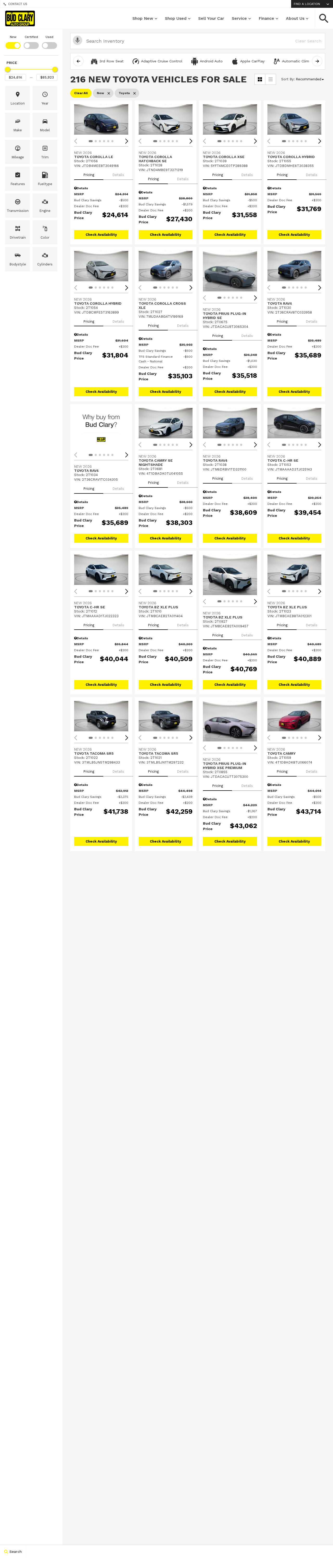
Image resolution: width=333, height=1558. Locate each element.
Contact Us (17, 4)
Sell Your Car (211, 18)
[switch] (13, 41)
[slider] (7, 69)
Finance (266, 18)
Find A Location (307, 4)
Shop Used (176, 18)
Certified (31, 37)
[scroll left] (78, 61)
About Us (295, 18)
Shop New (142, 18)
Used (49, 37)
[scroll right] (317, 61)
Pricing (88, 175)
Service (239, 18)
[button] (324, 18)
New (13, 37)
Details (118, 175)
